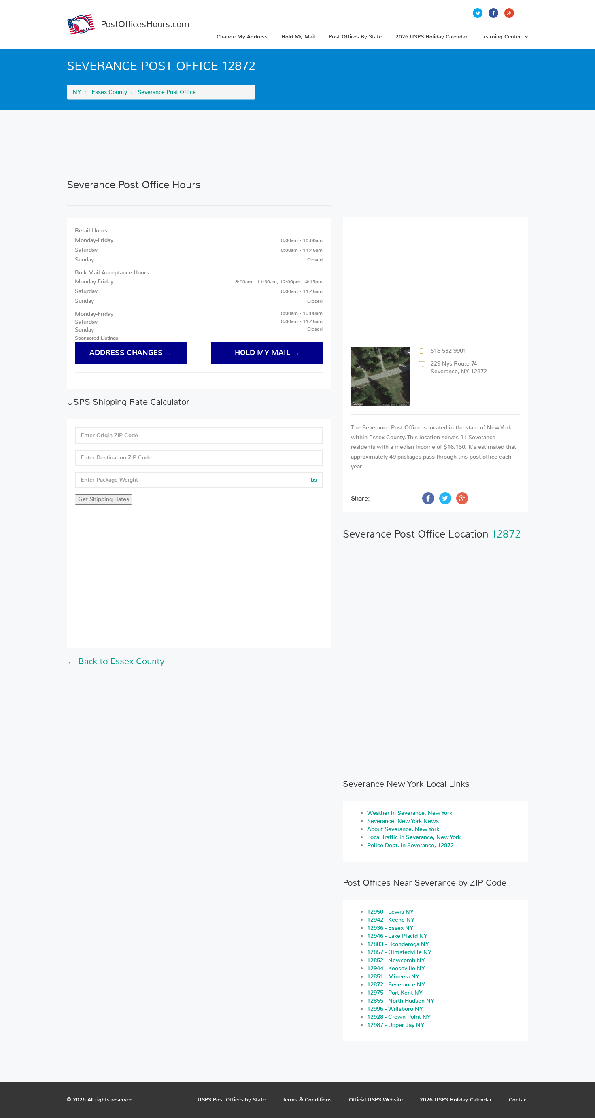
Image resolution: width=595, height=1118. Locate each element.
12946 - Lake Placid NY (397, 936)
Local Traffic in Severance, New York (414, 837)
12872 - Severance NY (396, 984)
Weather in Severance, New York (409, 813)
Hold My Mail (298, 36)
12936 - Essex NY (390, 928)
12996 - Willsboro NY (395, 1009)
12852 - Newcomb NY (396, 960)
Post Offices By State (355, 36)
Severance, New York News (403, 821)
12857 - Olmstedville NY (399, 952)
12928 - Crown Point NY (399, 1017)
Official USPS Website (376, 1099)
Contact (518, 1099)
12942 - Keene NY (390, 920)
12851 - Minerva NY (393, 976)
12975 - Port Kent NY (395, 993)
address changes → (130, 352)
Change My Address (242, 36)
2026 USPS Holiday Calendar (431, 36)
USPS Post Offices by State (232, 1099)
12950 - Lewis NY (390, 912)
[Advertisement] (297, 144)
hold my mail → (267, 352)
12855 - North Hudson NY (400, 1001)
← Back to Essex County (115, 661)
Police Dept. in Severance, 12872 (410, 845)
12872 (506, 534)
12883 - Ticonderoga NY (398, 944)
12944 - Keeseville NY (396, 968)
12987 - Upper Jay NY (395, 1025)
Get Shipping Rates (103, 499)
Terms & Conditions (307, 1099)
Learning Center (501, 36)
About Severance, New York (403, 829)
